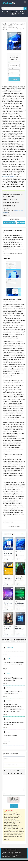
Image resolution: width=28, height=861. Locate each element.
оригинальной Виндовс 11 (9, 176)
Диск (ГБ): (11, 73)
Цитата (5, 654)
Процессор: (11, 63)
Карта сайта (5, 849)
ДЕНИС (8, 658)
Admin (8, 673)
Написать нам (13, 849)
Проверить (14, 79)
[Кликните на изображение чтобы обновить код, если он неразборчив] (14, 800)
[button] (4, 770)
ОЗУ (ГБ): (11, 68)
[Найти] (25, 8)
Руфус (8, 187)
